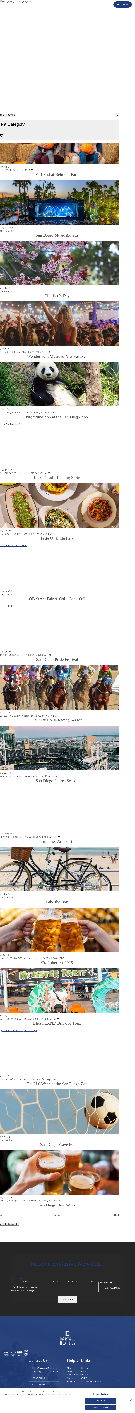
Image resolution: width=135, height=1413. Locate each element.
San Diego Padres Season (57, 780)
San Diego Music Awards (57, 235)
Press (69, 1371)
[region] (67, 1400)
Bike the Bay (57, 902)
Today (57, 1215)
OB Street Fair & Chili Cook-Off (57, 598)
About (70, 1368)
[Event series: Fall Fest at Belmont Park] (32, 170)
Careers (85, 1371)
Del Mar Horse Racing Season (57, 720)
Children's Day (57, 295)
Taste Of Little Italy (57, 538)
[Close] (131, 1400)
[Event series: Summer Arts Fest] (59, 837)
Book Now (122, 4)
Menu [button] (11, 4)
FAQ (87, 1374)
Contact (71, 1378)
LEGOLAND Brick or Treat (57, 1023)
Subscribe (67, 1299)
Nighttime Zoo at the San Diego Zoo (57, 417)
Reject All (101, 1401)
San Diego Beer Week (56, 1205)
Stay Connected (75, 1374)
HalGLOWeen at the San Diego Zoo (57, 1083)
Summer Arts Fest (57, 841)
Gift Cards (86, 1378)
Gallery (84, 1368)
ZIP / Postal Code (112, 1288)
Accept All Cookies (100, 1407)
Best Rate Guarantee (91, 1381)
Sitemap (71, 1381)
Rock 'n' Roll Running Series (57, 477)
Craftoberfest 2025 (57, 962)
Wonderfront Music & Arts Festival (57, 356)
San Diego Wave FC (57, 1144)
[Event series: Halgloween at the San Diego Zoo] (59, 1079)
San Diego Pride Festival (57, 659)
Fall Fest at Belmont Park (57, 174)
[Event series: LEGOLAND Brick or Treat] (58, 1019)
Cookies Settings (100, 1394)
